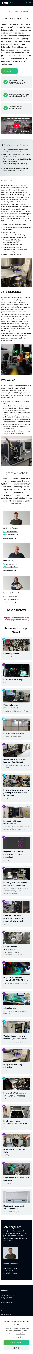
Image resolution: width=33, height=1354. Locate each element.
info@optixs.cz (6, 1298)
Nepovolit (16, 1348)
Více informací (8, 538)
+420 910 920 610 (8, 1295)
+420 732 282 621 (11, 532)
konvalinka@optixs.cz (12, 599)
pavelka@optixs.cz (11, 534)
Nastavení (16, 1337)
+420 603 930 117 (11, 564)
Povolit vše (16, 1343)
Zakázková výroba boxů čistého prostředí (16, 11)
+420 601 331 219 (11, 596)
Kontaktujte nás (9, 71)
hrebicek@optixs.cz (11, 567)
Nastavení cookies (7, 1302)
